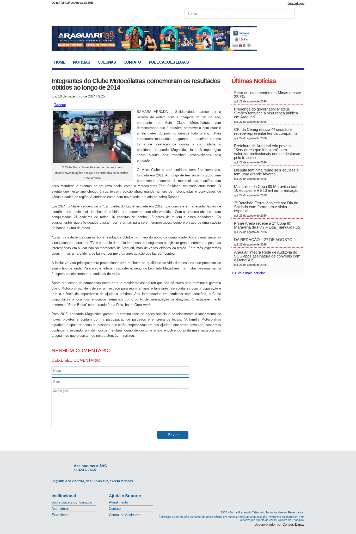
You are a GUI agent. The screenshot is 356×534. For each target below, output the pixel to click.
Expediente (60, 515)
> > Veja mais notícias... (250, 273)
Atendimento (118, 502)
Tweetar (60, 105)
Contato (132, 62)
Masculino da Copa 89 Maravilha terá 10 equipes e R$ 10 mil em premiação (266, 190)
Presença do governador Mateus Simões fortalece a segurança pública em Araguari (266, 115)
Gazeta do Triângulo (106, 12)
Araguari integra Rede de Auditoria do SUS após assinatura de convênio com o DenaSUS (267, 258)
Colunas (107, 62)
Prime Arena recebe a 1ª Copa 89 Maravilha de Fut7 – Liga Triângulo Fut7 (267, 227)
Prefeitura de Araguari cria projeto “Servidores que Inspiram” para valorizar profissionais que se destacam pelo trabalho (268, 154)
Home (59, 62)
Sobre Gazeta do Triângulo (72, 502)
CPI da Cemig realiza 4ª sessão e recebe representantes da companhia (265, 133)
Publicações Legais (169, 62)
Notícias (81, 62)
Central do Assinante (124, 515)
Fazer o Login (296, 3)
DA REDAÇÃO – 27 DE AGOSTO (263, 241)
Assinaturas (61, 509)
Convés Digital (293, 524)
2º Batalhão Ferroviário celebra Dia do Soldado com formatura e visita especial (266, 209)
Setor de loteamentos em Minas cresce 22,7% (267, 96)
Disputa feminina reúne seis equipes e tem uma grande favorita (266, 174)
